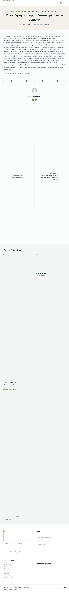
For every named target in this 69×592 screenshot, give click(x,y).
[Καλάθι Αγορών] (61, 3)
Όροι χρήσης (41, 544)
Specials (6, 573)
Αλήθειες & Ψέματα (9, 382)
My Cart (6, 568)
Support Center (8, 577)
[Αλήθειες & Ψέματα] (18, 317)
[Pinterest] (42, 81)
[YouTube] (65, 587)
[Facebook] (11, 81)
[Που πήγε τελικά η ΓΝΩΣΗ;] (18, 451)
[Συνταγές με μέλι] (51, 262)
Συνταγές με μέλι (41, 273)
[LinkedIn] (58, 81)
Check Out (6, 575)
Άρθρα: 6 (34, 103)
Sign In (5, 571)
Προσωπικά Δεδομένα (44, 537)
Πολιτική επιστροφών (43, 542)
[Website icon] (33, 100)
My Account (7, 564)
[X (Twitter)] (26, 81)
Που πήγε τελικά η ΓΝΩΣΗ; (12, 517)
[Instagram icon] (36, 100)
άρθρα (47, 24)
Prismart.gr (16, 589)
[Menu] (65, 3)
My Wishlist (7, 566)
